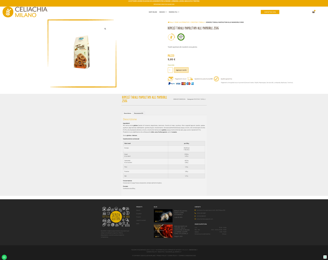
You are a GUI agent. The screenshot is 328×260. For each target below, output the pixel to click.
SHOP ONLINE (153, 12)
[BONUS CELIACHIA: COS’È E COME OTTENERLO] (163, 216)
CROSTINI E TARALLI (197, 22)
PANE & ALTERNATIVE (182, 22)
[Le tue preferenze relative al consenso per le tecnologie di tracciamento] (325, 257)
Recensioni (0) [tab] (138, 113)
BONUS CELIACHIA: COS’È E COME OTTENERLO (180, 212)
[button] (105, 28)
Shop (171, 22)
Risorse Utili (173, 12)
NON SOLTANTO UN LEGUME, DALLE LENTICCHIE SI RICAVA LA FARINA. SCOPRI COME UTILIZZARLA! (182, 229)
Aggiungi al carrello (181, 70)
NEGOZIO (162, 12)
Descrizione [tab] (127, 113)
